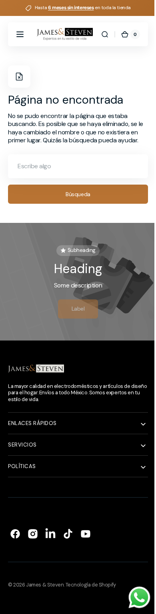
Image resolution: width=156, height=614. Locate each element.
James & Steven (45, 593)
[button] (20, 34)
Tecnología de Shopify (91, 593)
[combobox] (75, 174)
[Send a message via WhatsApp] (133, 597)
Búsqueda (75, 202)
